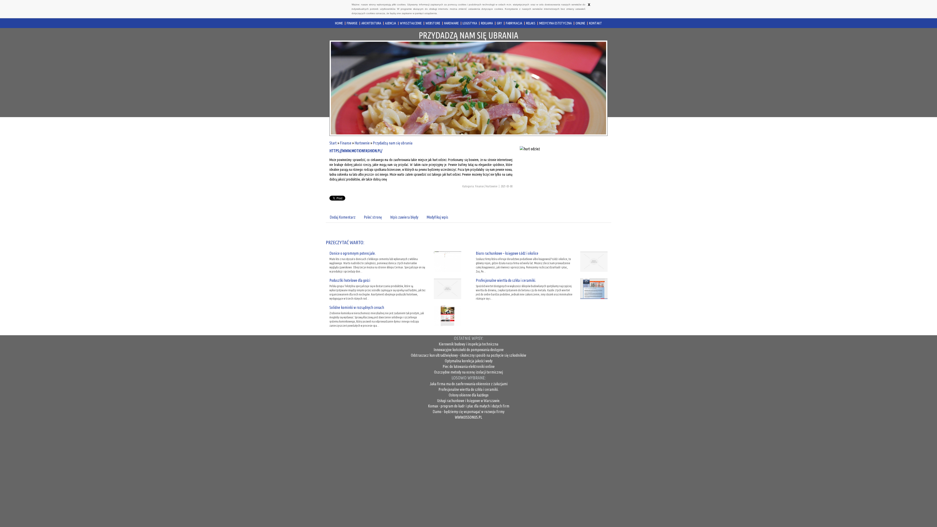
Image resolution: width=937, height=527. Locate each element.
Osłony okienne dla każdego (469, 395)
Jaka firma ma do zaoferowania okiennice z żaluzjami (469, 384)
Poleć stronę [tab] (373, 217)
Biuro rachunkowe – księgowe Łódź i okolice (507, 253)
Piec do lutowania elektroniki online (469, 366)
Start (333, 143)
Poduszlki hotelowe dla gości (349, 280)
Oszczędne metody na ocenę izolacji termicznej (468, 372)
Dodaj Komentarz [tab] (343, 217)
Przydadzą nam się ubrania (392, 143)
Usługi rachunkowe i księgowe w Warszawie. (468, 400)
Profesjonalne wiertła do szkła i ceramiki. (506, 280)
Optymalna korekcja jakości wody (468, 361)
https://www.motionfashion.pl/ (355, 151)
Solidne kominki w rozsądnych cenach (356, 307)
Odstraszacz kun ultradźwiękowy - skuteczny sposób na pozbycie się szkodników (468, 355)
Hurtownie (362, 143)
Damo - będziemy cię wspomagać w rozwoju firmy (468, 411)
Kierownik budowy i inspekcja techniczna (468, 344)
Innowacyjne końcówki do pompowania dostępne (469, 349)
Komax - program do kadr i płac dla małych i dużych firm (468, 406)
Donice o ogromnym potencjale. (352, 253)
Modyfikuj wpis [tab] (437, 217)
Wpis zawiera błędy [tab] (404, 217)
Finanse (345, 143)
